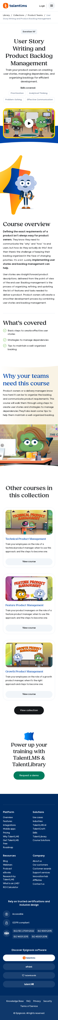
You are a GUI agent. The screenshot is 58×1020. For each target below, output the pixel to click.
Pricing (6, 833)
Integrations (9, 825)
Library (6, 15)
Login (42, 6)
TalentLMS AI (39, 825)
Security (47, 1001)
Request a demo (29, 775)
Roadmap (8, 848)
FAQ (28, 1001)
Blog (5, 861)
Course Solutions (41, 840)
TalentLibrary (40, 837)
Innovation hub (40, 876)
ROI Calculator (10, 887)
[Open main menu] (51, 5)
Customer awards (42, 869)
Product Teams (35, 15)
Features (7, 821)
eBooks (7, 873)
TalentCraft (39, 829)
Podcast (7, 869)
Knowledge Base (15, 1001)
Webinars (7, 865)
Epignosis (20, 1013)
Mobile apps (9, 829)
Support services (41, 873)
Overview (8, 817)
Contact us (38, 884)
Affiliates (37, 880)
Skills (35, 833)
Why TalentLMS (11, 837)
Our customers (40, 865)
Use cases (38, 817)
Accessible (17, 914)
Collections (18, 15)
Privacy (37, 1001)
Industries (38, 821)
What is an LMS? (11, 883)
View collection (29, 710)
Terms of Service (29, 1006)
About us (37, 861)
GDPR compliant (20, 923)
